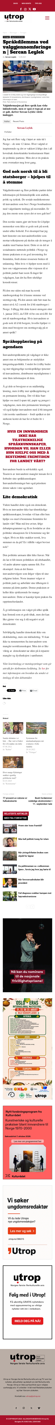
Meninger (13, 32)
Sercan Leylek (10, 57)
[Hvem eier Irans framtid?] (10, 829)
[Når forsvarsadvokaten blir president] (10, 883)
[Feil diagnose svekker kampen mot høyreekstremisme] (10, 896)
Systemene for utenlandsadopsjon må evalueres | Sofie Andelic (35, 742)
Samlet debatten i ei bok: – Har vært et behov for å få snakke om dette (13, 741)
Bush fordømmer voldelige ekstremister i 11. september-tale (40, 801)
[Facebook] (16, 1408)
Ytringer (23, 32)
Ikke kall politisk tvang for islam (33, 839)
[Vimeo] (39, 1408)
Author (7, 121)
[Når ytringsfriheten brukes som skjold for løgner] (10, 856)
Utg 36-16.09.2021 (17, 37)
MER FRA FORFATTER (15, 818)
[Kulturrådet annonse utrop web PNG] (27, 1178)
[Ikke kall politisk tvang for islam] (10, 842)
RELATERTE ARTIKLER (15, 813)
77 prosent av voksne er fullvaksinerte (15, 799)
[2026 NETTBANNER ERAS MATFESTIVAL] (27, 1098)
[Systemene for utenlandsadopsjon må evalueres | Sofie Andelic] (36, 728)
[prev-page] (28, 906)
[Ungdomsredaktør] (27, 1258)
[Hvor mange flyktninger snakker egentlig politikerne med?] (13, 762)
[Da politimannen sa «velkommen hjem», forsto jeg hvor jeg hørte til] (10, 869)
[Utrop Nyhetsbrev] (27, 1338)
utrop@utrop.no (33, 1396)
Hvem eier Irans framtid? (30, 825)
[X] (31, 1408)
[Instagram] (24, 1408)
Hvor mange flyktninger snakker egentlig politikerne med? (12, 775)
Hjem (5, 32)
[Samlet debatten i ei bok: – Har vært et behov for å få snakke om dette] (13, 728)
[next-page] (32, 906)
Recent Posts (18, 121)
